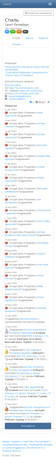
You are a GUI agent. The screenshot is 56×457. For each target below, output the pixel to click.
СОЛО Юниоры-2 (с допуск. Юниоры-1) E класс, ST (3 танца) (28, 393)
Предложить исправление (39, 13)
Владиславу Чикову (21, 410)
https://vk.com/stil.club (31, 90)
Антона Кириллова (34, 329)
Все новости (28, 425)
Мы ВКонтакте (35, 447)
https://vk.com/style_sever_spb (23, 93)
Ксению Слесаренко (19, 369)
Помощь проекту (11, 450)
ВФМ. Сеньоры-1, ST (38, 335)
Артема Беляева (33, 366)
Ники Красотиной (25, 235)
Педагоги (43, 37)
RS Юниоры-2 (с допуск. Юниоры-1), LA (24, 415)
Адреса (29, 37)
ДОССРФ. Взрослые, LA (28, 355)
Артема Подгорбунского (37, 407)
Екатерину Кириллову (20, 332)
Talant (6, 4)
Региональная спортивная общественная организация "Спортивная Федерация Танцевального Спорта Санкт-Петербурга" (27, 71)
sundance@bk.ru (17, 99)
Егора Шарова (31, 349)
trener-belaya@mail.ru (20, 96)
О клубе (16, 37)
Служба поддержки (14, 447)
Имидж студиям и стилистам (17, 441)
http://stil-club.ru (13, 85)
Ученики (16, 44)
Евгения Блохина (29, 318)
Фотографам (42, 441)
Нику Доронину (32, 387)
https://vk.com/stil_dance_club (24, 87)
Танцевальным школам (14, 444)
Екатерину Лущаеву (19, 352)
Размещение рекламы (41, 444)
